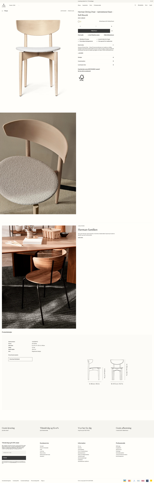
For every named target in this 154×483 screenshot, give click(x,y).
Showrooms (119, 449)
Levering (42, 451)
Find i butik (80, 35)
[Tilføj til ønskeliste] (112, 31)
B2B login (118, 446)
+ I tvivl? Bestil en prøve (93, 35)
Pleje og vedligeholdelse (83, 454)
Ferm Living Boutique (83, 451)
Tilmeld (5, 457)
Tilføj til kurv (94, 30)
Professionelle (97, 5)
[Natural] (80, 21)
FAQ (41, 449)
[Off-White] (79, 21)
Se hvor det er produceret (84, 71)
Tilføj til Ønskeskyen (109, 35)
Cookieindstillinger (25, 480)
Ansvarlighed (81, 449)
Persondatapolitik (35, 480)
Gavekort (42, 456)
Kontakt (42, 446)
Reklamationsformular (45, 454)
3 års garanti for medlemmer (105, 41)
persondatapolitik (13, 462)
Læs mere (80, 237)
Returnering (42, 452)
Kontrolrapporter (120, 456)
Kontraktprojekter (120, 452)
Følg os (42, 480)
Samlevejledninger (82, 458)
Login (150, 5)
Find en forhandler (44, 447)
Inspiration (85, 5)
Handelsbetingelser (6, 480)
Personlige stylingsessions (86, 41)
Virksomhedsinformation (121, 454)
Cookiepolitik (16, 480)
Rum (91, 5)
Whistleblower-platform (83, 461)
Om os (79, 446)
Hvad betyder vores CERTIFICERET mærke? (89, 69)
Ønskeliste (140, 5)
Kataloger (118, 451)
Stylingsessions (81, 452)
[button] (4, 11)
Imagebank (118, 447)
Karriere (80, 447)
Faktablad (80, 459)
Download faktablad (15, 359)
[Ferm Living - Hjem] (4, 5)
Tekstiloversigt (81, 456)
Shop (79, 5)
